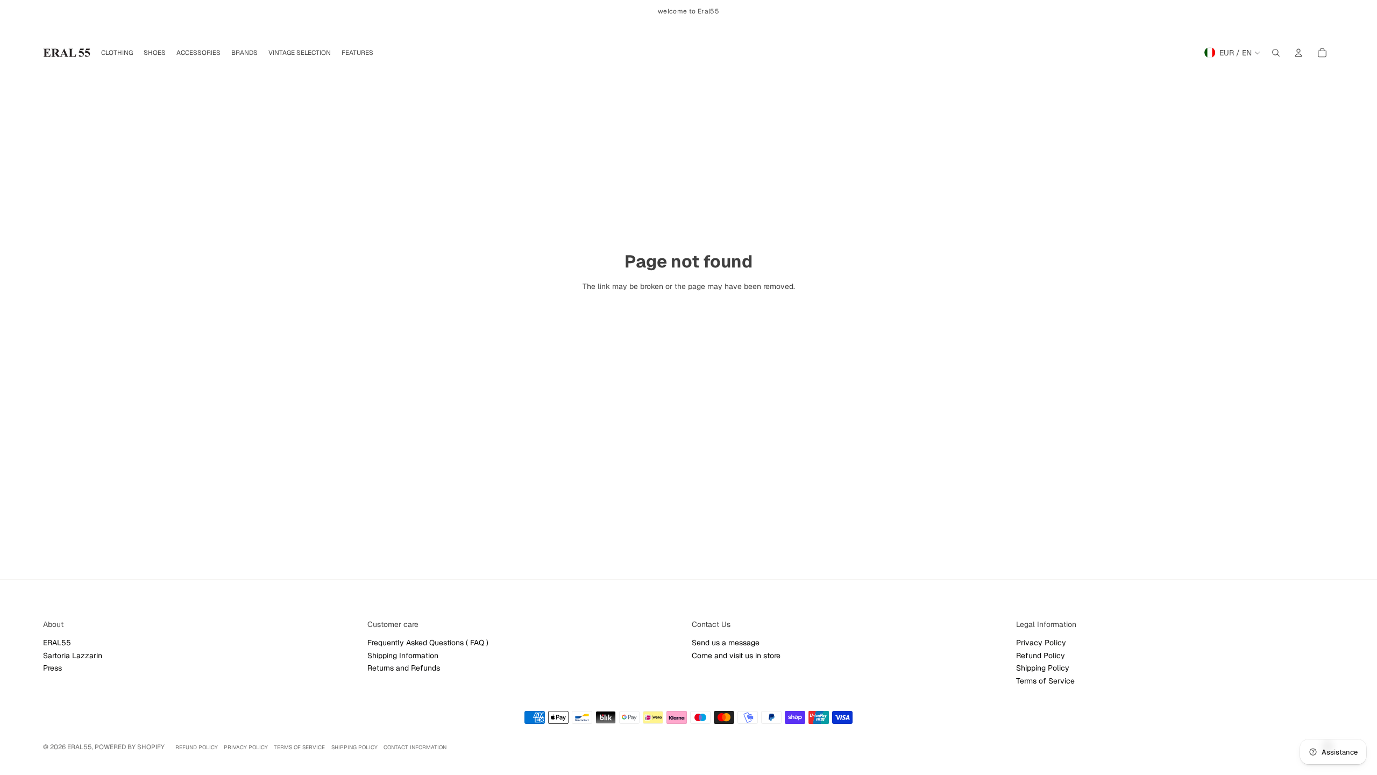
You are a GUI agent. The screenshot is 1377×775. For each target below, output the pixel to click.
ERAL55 (57, 642)
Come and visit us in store (736, 655)
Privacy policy (246, 747)
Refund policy (196, 747)
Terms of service (299, 747)
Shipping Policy (1042, 668)
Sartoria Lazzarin (72, 655)
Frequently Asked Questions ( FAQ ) (427, 642)
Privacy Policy (1041, 642)
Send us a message (726, 642)
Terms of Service (1045, 681)
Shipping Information (402, 655)
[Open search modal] (1276, 53)
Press (52, 668)
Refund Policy (1040, 655)
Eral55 (79, 747)
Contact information (415, 747)
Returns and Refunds (403, 668)
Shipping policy (354, 747)
